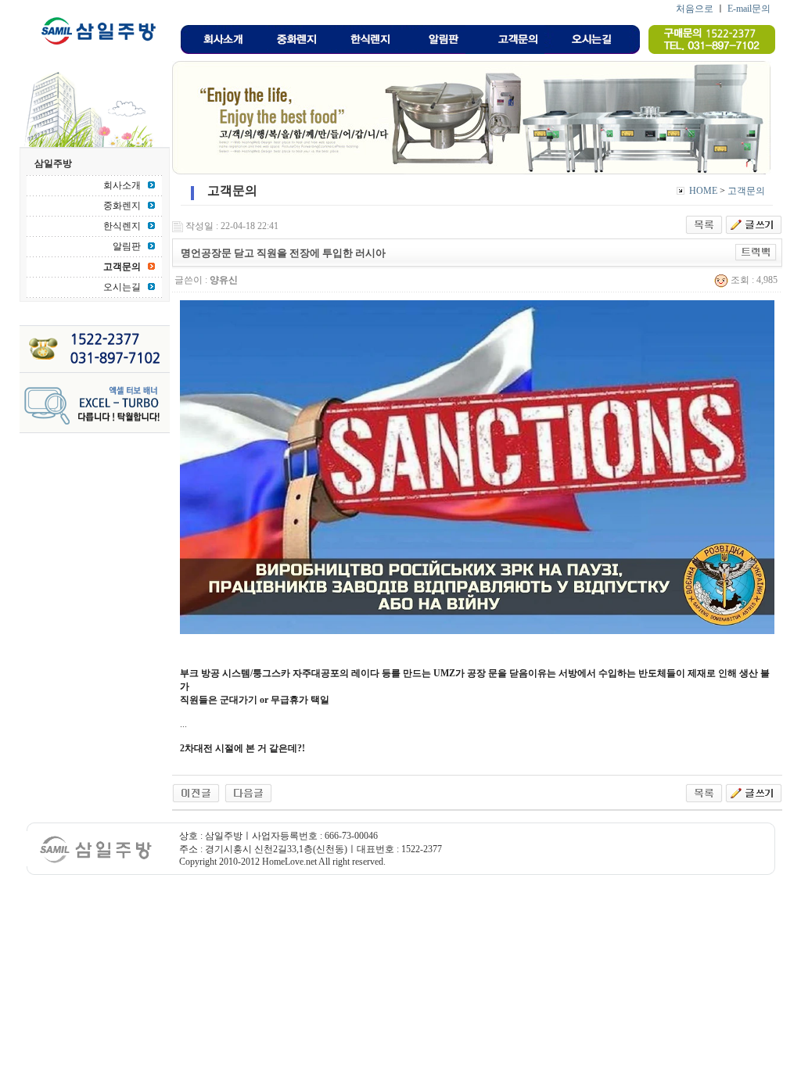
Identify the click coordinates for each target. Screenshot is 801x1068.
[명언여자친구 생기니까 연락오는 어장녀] (196, 792)
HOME (703, 190)
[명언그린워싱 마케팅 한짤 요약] (248, 792)
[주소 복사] (756, 251)
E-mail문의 (748, 8)
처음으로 (694, 8)
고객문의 (746, 190)
